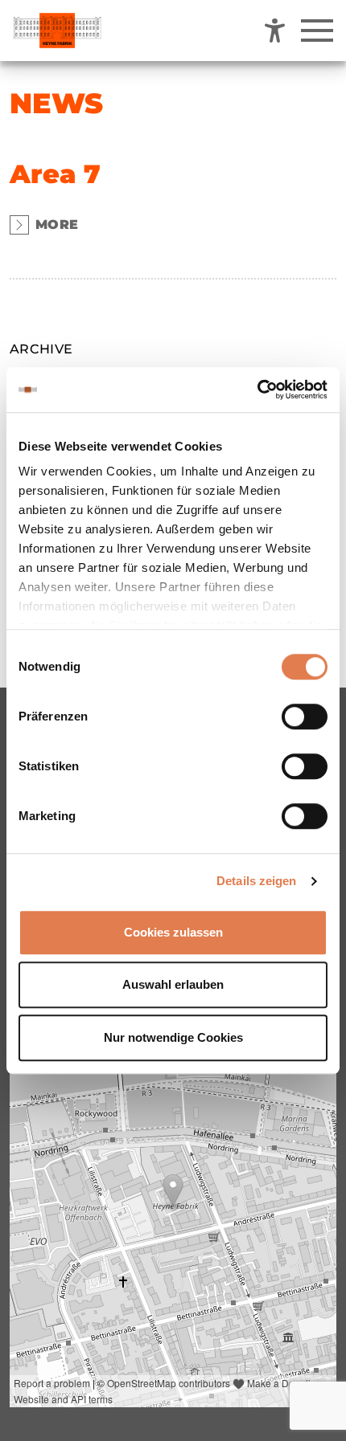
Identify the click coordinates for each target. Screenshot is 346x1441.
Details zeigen (256, 881)
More (56, 224)
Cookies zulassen (173, 932)
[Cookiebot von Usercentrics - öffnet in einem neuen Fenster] (257, 389)
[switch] (304, 716)
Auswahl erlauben (173, 984)
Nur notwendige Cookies (173, 1037)
